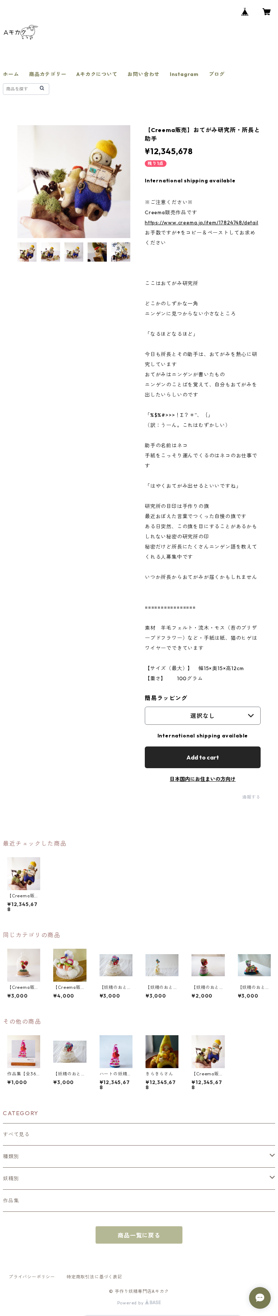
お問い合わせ (143, 74)
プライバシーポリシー (32, 1276)
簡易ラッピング (166, 698)
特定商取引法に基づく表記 (94, 1276)
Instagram (184, 74)
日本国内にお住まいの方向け (203, 779)
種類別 (11, 1156)
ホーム (11, 74)
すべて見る (16, 1134)
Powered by (131, 1303)
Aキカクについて (96, 74)
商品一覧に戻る (139, 1235)
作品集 (11, 1200)
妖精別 (11, 1178)
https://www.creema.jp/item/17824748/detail (201, 222)
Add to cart (202, 757)
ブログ (217, 74)
